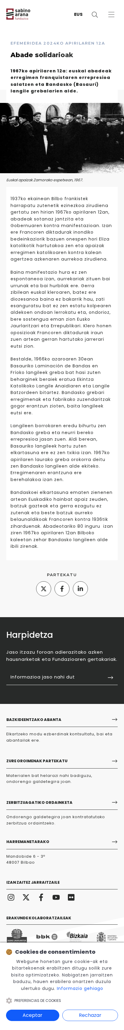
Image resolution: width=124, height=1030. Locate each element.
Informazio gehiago (80, 988)
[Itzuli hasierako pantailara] (24, 14)
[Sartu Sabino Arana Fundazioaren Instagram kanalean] (11, 897)
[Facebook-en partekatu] (62, 588)
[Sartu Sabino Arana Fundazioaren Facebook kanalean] (41, 897)
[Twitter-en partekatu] (43, 588)
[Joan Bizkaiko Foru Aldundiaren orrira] (77, 936)
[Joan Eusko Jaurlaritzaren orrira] (16, 937)
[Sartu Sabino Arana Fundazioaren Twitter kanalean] (26, 897)
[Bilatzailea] (95, 14)
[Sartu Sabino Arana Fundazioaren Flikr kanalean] (71, 897)
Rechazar (90, 1015)
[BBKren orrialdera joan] (46, 937)
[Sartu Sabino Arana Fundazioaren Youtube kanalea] (56, 897)
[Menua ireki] (111, 14)
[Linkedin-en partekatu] (80, 588)
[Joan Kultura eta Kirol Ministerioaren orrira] (107, 937)
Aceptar (32, 1015)
